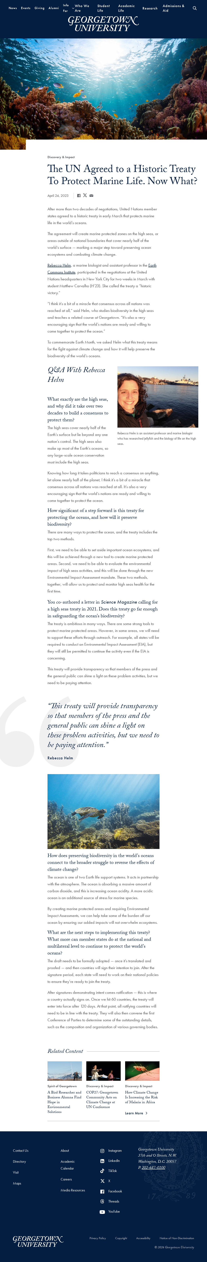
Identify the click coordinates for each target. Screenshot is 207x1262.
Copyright (121, 1238)
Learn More (134, 1113)
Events (26, 8)
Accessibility (143, 1238)
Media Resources (73, 1190)
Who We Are (82, 8)
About (65, 1150)
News (13, 8)
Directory (19, 1161)
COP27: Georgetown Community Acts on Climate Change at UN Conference (102, 1100)
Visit (16, 1172)
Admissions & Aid (174, 8)
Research (150, 8)
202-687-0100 (153, 1168)
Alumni (54, 8)
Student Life (103, 8)
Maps (17, 1183)
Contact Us (20, 1150)
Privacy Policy (98, 1238)
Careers (66, 1179)
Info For (66, 8)
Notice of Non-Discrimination (177, 1238)
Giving (39, 8)
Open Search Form (194, 8)
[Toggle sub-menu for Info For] (73, 8)
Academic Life (126, 8)
